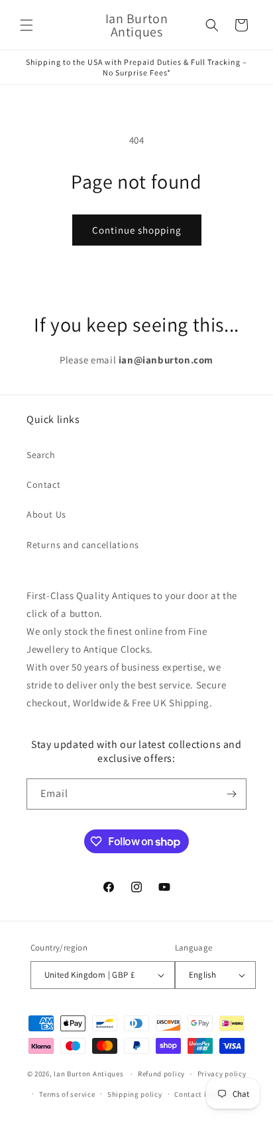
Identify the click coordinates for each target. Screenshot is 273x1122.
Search (41, 455)
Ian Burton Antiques (88, 1073)
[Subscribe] (231, 794)
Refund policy (161, 1073)
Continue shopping (137, 230)
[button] (26, 25)
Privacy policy (221, 1073)
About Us (46, 514)
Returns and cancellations (83, 545)
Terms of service (67, 1094)
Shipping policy (134, 1094)
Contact (43, 485)
